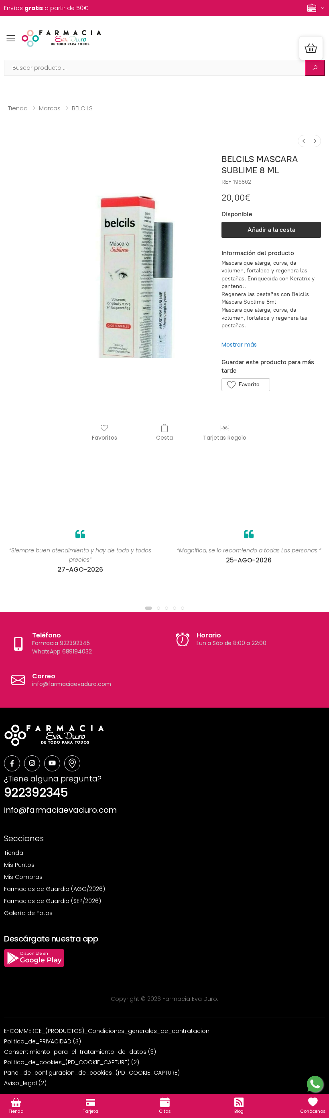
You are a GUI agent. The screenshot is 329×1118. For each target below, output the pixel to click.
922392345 (36, 792)
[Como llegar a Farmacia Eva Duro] (72, 763)
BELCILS (82, 108)
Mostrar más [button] (239, 345)
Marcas (50, 108)
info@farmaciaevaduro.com (60, 810)
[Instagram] (32, 763)
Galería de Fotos (28, 913)
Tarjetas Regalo (224, 437)
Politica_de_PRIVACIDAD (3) (42, 1041)
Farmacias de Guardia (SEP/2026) (52, 901)
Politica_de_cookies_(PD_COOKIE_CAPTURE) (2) (71, 1062)
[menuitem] (303, 141)
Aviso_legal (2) (25, 1083)
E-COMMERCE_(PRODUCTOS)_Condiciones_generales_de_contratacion (106, 1031)
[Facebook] (12, 763)
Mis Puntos (19, 865)
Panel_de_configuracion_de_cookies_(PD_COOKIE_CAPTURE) (92, 1073)
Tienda (18, 108)
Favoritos (104, 437)
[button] (311, 48)
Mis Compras (23, 877)
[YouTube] (52, 763)
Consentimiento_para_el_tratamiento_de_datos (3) (80, 1052)
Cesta (164, 437)
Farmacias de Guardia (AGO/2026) (54, 889)
